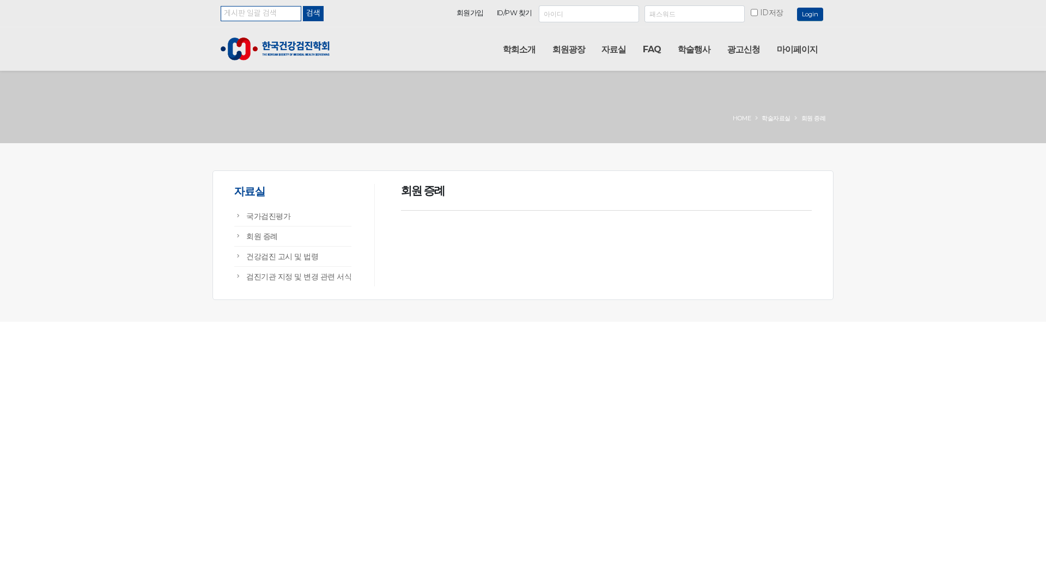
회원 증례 (262, 236)
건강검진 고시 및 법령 (282, 256)
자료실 (613, 49)
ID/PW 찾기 (514, 13)
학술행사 (694, 49)
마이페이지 (797, 49)
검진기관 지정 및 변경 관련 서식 (298, 276)
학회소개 (519, 49)
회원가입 (470, 13)
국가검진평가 (268, 216)
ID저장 (771, 12)
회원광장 (568, 49)
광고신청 (743, 49)
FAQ (652, 49)
